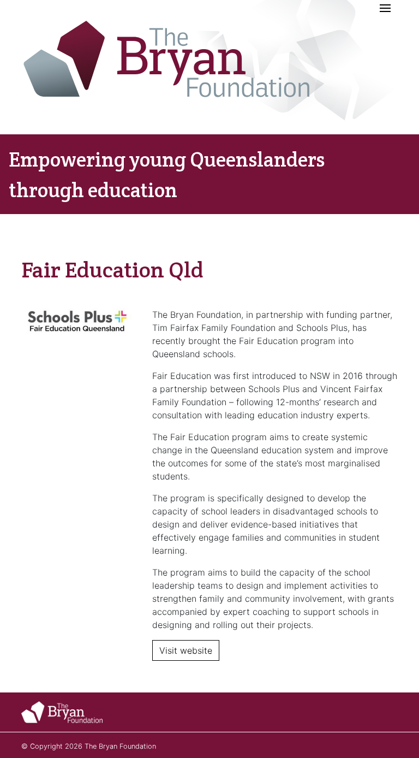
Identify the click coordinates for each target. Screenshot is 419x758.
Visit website (185, 650)
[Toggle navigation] (385, 8)
